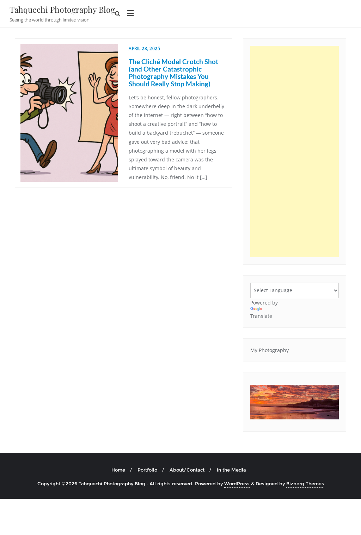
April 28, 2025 (144, 48)
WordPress (237, 483)
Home (118, 470)
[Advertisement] (294, 151)
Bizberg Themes (305, 483)
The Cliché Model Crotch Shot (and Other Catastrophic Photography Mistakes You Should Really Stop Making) (173, 72)
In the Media (231, 470)
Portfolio (147, 470)
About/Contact (187, 470)
